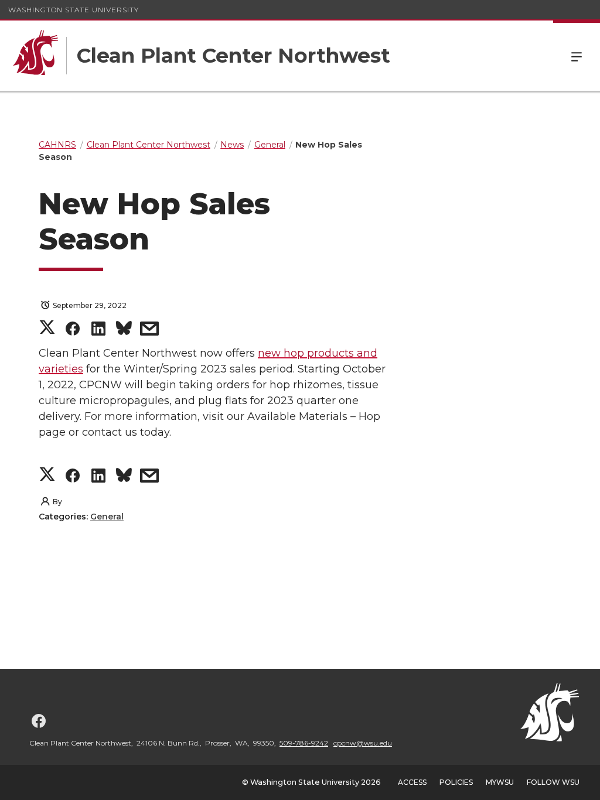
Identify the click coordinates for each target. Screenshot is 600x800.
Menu (576, 55)
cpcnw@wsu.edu (362, 743)
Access (412, 782)
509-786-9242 (303, 743)
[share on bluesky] (123, 330)
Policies (456, 782)
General (107, 516)
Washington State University (73, 9)
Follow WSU (553, 782)
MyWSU (500, 782)
